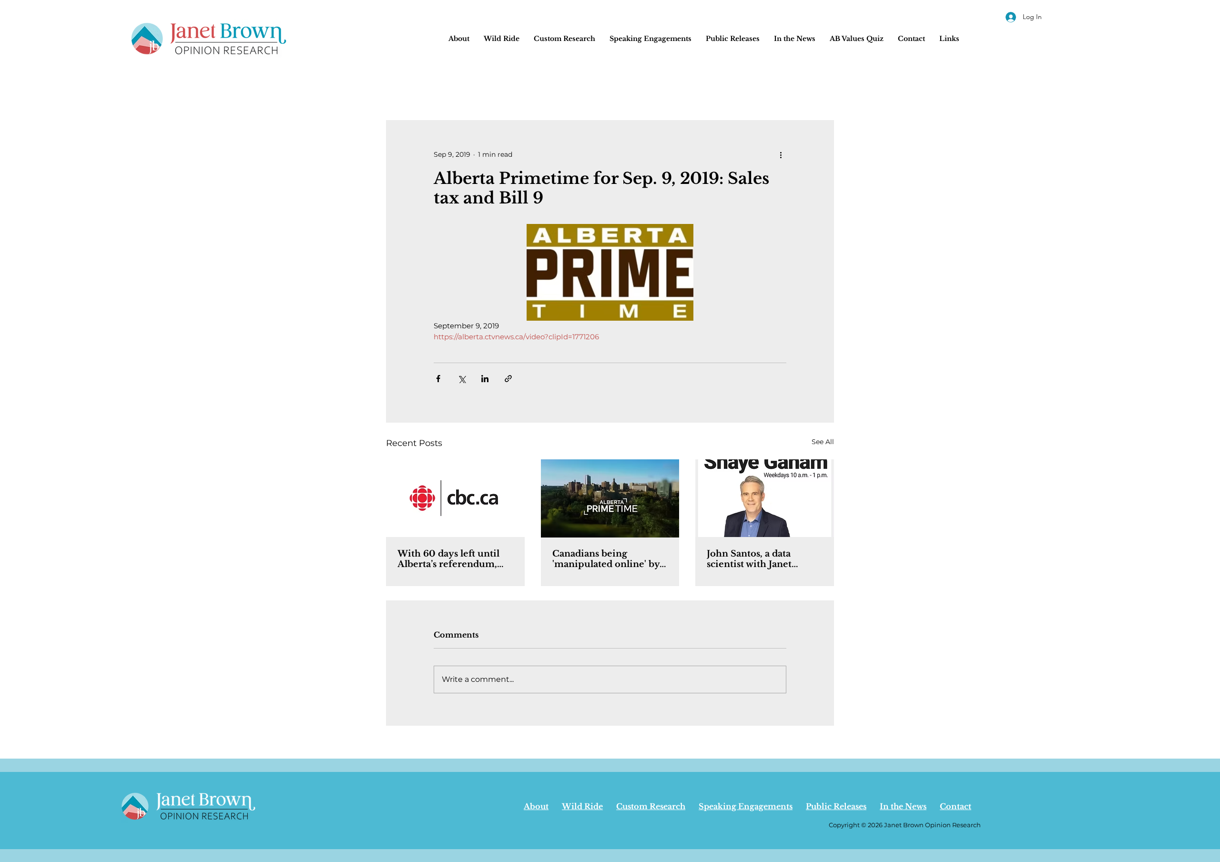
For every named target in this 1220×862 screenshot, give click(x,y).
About (536, 806)
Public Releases (836, 806)
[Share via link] (508, 378)
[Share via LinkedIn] (484, 378)
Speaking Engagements (746, 806)
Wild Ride (582, 806)
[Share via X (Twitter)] (461, 378)
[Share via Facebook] (438, 378)
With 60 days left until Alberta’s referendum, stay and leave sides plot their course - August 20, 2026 (453, 558)
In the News (903, 806)
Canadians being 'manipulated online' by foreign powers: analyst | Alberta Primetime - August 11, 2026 (607, 558)
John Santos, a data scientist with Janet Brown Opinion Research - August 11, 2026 (754, 558)
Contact (955, 806)
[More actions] (780, 154)
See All (823, 441)
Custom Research (650, 806)
